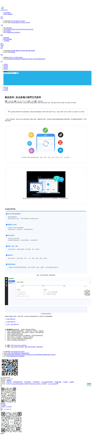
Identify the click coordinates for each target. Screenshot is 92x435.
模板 (2, 35)
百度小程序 (26, 354)
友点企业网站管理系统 (47, 382)
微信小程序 (20, 354)
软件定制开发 (52, 354)
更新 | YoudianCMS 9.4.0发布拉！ (19, 345)
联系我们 (22, 356)
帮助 (2, 54)
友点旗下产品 (4, 10)
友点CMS (11, 101)
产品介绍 (13, 351)
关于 (2, 61)
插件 (2, 43)
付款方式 (17, 356)
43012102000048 (52, 383)
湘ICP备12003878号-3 (35, 383)
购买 (2, 48)
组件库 (2, 45)
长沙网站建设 (27, 382)
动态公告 (5, 87)
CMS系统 (65, 382)
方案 (2, 25)
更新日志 (17, 351)
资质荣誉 (13, 356)
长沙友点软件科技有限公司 (18, 383)
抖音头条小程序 (33, 354)
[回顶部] (46, 385)
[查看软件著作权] (89, 384)
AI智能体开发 (45, 354)
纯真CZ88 (9, 382)
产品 (2, 18)
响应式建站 (9, 354)
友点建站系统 (6, 12)
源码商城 (39, 354)
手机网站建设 (36, 382)
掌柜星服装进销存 (17, 382)
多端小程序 (15, 354)
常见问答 (5, 90)
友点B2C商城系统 (8, 14)
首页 (2, 16)
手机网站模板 (57, 382)
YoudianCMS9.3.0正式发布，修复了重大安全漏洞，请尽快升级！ (27, 346)
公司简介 (8, 356)
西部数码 (9, 380)
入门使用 (5, 88)
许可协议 (22, 351)
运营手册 (26, 353)
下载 (2, 46)
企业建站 (71, 382)
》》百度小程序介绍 (10, 321)
